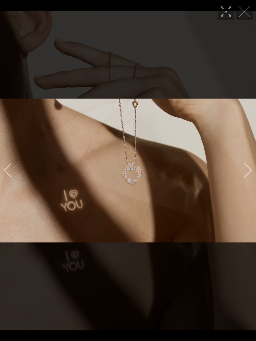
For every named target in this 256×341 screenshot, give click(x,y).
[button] (7, 170)
